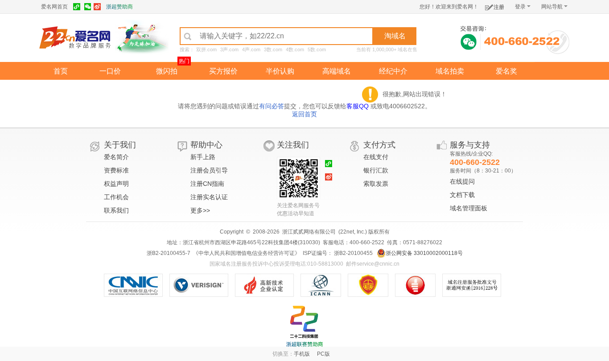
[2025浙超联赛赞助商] (304, 326)
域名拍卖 (450, 71)
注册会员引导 (209, 170)
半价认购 (280, 71)
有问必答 (271, 106)
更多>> (200, 210)
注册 (499, 7)
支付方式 (379, 144)
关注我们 (293, 144)
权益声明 (116, 183)
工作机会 (116, 197)
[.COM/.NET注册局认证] (202, 285)
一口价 (110, 71)
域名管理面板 (468, 208)
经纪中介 (393, 71)
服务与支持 (470, 144)
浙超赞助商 (119, 7)
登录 (520, 7)
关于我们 (120, 144)
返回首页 (304, 114)
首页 (60, 71)
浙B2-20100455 (353, 253)
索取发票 (375, 183)
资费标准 (116, 170)
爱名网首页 (54, 7)
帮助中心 (206, 144)
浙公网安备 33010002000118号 (424, 253)
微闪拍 (166, 71)
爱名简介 (116, 156)
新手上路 (202, 156)
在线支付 (375, 156)
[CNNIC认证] (136, 285)
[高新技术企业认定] (267, 285)
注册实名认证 (209, 197)
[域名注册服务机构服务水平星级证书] (420, 285)
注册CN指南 (207, 183)
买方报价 (223, 71)
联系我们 (116, 210)
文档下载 (462, 194)
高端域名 (336, 71)
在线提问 (462, 181)
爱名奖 (506, 71)
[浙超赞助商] (142, 37)
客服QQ (358, 106)
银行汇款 (375, 170)
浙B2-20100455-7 (168, 253)
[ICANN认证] (324, 285)
